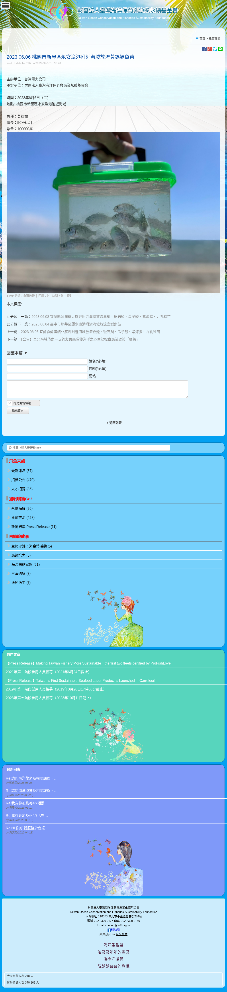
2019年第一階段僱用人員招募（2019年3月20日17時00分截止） (56, 689)
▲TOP (10, 295)
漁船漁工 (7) (21, 583)
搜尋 (10, 448)
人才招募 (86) (22, 489)
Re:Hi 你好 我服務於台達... (27, 830)
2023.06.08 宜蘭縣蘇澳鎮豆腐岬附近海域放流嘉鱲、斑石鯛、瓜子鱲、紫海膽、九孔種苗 (101, 317)
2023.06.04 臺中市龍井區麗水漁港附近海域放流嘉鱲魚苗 (76, 324)
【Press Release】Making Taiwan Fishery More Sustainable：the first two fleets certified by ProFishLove (88, 663)
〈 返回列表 (113, 423)
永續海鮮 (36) (22, 508)
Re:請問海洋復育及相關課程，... (31, 780)
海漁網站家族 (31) (25, 564)
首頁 (202, 38)
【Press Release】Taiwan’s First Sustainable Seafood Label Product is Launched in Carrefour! (80, 680)
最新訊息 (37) (22, 471)
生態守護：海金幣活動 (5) (31, 546)
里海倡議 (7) (21, 573)
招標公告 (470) (23, 480)
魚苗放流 (214, 38)
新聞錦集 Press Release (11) (34, 527)
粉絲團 (115, 929)
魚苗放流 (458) (23, 518)
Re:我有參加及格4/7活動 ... (27, 805)
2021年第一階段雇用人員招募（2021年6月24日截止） (49, 672)
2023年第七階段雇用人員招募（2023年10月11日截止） (49, 698)
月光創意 (121, 934)
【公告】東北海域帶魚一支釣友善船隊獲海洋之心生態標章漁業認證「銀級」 (80, 339)
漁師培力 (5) (21, 555)
